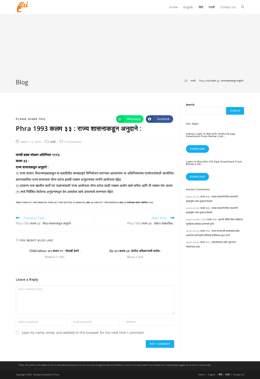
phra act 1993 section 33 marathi (66, 202)
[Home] (186, 80)
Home (201, 374)
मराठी (53, 142)
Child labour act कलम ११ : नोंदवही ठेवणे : (54, 251)
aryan (189, 196)
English (211, 374)
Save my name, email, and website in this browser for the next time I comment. (83, 332)
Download (197, 148)
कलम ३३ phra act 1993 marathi (102, 202)
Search (190, 104)
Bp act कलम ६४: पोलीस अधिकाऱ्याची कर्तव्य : (135, 251)
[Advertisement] (130, 49)
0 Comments (73, 142)
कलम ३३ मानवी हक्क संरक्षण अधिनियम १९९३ (136, 202)
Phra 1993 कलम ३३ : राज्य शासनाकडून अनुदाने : (221, 80)
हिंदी (220, 374)
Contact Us (238, 374)
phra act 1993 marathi (34, 202)
